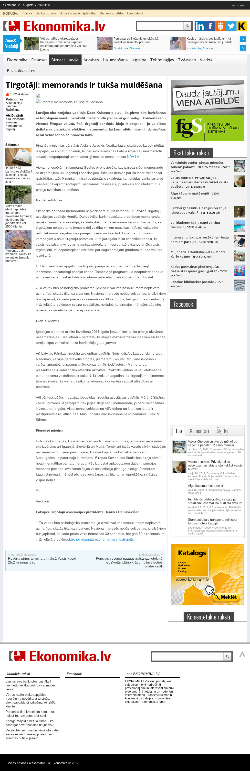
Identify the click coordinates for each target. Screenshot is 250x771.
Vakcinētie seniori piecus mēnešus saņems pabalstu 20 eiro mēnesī (197, 164)
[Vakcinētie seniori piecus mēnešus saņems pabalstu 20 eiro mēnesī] (239, 171)
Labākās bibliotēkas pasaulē (192, 282)
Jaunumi (11, 106)
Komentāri (199, 430)
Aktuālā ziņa (47, 49)
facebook (210, 26)
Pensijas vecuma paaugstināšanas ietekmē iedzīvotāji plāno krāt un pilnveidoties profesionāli (129, 562)
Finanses (61, 49)
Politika (26, 13)
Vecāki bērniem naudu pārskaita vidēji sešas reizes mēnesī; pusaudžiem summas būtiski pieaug (65, 42)
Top (178, 430)
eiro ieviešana (15, 119)
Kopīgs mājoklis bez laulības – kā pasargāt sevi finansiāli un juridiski (30, 723)
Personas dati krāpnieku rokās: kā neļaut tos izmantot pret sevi (18, 256)
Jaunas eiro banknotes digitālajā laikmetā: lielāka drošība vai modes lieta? (18, 175)
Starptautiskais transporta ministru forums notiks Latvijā (212, 521)
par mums (237, 5)
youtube (242, 26)
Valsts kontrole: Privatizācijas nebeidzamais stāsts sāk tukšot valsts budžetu (199, 182)
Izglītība (139, 60)
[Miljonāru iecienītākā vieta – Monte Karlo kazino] (239, 260)
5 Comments (214, 510)
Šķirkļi (222, 430)
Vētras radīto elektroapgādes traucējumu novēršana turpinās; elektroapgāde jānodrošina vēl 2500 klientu (18, 216)
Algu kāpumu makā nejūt (190, 193)
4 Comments (213, 530)
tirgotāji (11, 129)
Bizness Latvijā (138, 49)
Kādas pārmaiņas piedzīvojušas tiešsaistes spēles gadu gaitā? (195, 268)
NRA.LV (133, 157)
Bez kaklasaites (21, 70)
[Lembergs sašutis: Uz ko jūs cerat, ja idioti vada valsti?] (239, 216)
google (200, 26)
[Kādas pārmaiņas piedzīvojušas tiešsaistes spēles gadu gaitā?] (239, 275)
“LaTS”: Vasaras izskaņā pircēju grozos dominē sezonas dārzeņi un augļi (213, 40)
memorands (14, 126)
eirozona (12, 122)
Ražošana (13, 109)
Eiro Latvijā (135, 13)
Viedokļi (207, 60)
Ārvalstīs (91, 60)
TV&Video (187, 60)
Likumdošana (115, 60)
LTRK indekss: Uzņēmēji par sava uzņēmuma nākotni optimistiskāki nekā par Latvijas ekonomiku (139, 42)
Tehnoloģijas (162, 60)
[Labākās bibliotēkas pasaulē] (239, 290)
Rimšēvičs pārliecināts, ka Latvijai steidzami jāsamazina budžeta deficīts (215, 501)
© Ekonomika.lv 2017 (63, 763)
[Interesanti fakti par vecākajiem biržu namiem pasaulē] (239, 245)
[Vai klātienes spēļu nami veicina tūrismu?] (239, 231)
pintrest (221, 26)
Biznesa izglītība (112, 13)
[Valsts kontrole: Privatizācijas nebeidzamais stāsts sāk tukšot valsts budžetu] (239, 186)
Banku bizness (46, 13)
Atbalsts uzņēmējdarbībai (78, 13)
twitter (231, 26)
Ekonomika (17, 60)
